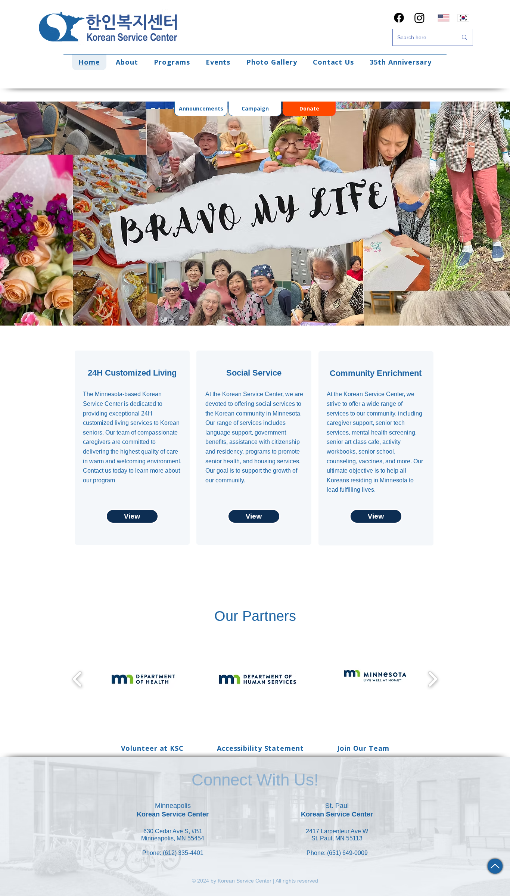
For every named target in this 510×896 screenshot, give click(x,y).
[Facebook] (398, 17)
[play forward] (432, 679)
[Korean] (463, 17)
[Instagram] (419, 17)
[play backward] (77, 679)
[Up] (495, 866)
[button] (126, 62)
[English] (444, 17)
